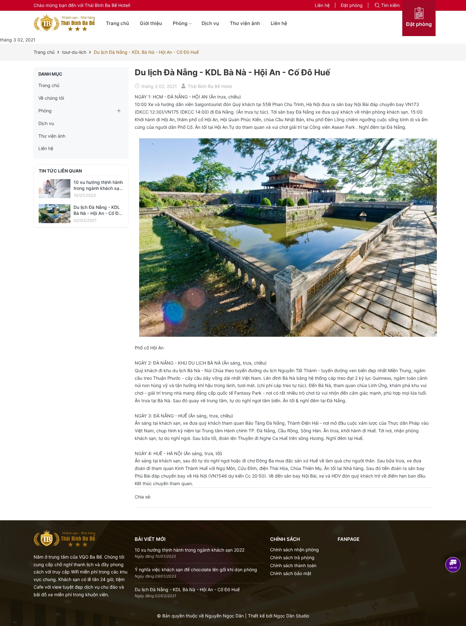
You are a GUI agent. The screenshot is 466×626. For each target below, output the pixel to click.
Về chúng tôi (51, 98)
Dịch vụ (210, 23)
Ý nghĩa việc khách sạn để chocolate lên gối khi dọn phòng (196, 569)
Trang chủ (117, 23)
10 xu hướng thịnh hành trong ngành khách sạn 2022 (98, 188)
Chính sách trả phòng (292, 557)
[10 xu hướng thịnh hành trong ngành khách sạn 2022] (54, 188)
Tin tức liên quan (60, 170)
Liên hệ (322, 5)
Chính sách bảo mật (290, 573)
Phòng (180, 23)
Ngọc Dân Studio (291, 615)
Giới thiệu (151, 23)
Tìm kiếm (390, 5)
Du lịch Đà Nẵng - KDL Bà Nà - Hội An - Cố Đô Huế (97, 213)
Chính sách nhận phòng (294, 549)
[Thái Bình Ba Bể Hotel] (64, 538)
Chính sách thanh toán (293, 565)
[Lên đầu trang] (458, 601)
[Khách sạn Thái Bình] (64, 23)
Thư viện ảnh (245, 23)
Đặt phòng (352, 5)
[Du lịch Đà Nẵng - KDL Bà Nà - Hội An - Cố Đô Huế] (54, 213)
